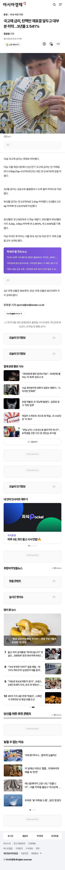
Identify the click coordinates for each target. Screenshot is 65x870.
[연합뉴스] (32, 93)
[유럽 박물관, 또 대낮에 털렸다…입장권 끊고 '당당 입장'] (12, 408)
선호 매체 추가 (14, 45)
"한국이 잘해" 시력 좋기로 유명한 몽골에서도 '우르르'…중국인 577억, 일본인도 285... (32, 257)
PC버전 (40, 835)
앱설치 (25, 835)
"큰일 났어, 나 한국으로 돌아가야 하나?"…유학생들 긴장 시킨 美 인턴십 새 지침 (41, 431)
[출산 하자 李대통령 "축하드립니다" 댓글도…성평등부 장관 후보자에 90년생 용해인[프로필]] (53, 659)
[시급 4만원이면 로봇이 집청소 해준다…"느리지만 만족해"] (12, 394)
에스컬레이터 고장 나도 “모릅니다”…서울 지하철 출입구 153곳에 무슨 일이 (43, 785)
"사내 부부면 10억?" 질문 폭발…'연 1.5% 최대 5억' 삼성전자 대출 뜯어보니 (25, 670)
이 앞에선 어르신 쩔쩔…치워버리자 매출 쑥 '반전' (42, 770)
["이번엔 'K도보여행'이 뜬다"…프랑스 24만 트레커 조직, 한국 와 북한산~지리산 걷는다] (53, 688)
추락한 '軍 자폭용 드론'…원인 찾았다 (43, 800)
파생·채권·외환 (16, 15)
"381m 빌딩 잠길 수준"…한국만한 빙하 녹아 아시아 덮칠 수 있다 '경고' (32, 269)
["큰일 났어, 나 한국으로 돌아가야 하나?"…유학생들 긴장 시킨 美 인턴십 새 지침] (12, 436)
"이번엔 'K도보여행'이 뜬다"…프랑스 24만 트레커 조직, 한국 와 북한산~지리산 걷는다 (25, 685)
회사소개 (7, 843)
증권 (6, 15)
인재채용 (32, 843)
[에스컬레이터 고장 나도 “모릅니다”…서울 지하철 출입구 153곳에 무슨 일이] (13, 791)
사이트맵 (54, 835)
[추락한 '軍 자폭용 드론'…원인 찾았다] (13, 806)
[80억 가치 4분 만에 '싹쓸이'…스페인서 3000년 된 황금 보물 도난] (53, 703)
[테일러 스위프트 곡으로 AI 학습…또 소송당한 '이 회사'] (12, 422)
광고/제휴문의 (19, 843)
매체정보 (34, 853)
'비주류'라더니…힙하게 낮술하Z (40, 755)
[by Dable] (56, 715)
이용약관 (24, 853)
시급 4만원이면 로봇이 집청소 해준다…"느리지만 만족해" (41, 389)
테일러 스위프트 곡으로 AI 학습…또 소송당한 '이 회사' (41, 417)
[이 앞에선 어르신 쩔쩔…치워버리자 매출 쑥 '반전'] (13, 776)
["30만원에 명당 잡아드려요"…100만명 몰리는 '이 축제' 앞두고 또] (12, 380)
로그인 (10, 835)
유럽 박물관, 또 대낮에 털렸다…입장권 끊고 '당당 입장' (41, 403)
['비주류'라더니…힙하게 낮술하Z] (13, 761)
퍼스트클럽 (7, 848)
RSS (37, 848)
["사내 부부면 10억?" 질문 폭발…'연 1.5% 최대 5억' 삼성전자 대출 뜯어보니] (53, 674)
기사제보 (29, 848)
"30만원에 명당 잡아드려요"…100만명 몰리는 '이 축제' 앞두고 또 (32, 263)
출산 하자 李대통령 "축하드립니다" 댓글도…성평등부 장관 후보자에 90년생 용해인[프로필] (25, 656)
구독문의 (19, 848)
